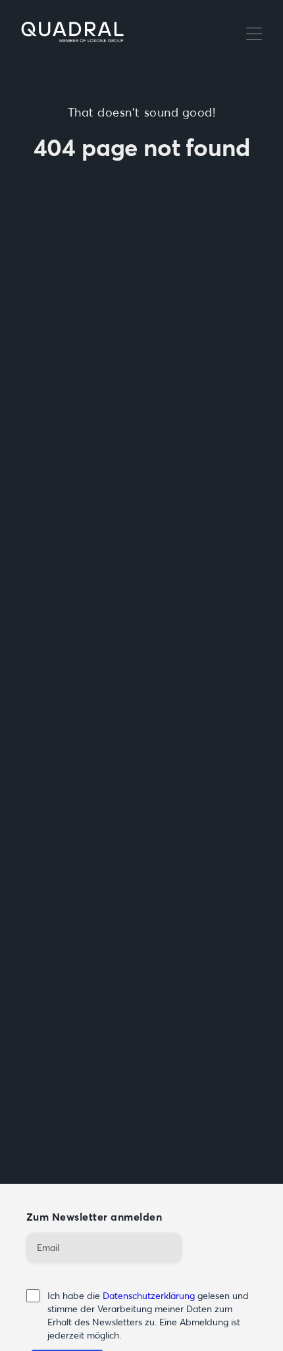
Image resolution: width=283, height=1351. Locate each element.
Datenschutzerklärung (149, 1296)
